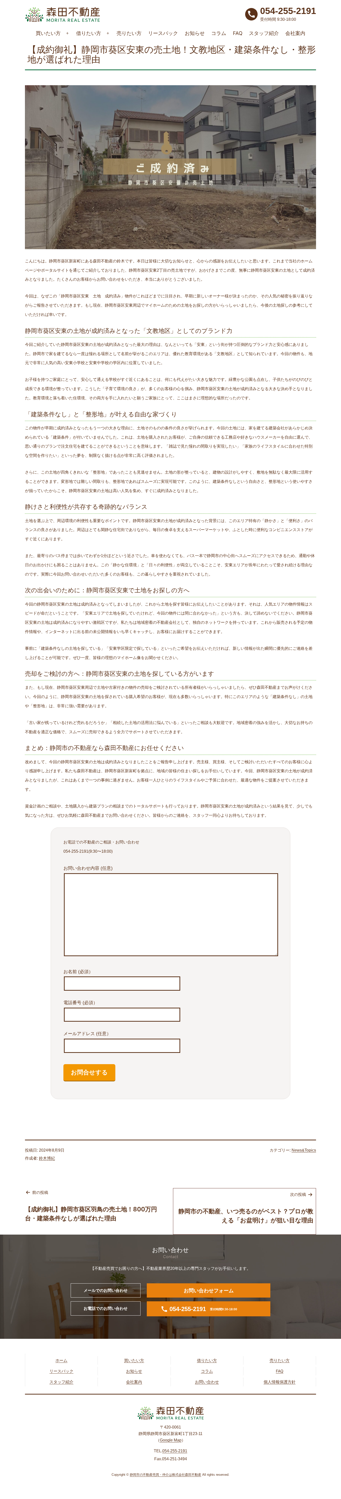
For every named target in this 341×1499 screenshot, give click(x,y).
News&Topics (304, 1150)
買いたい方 (48, 33)
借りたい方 (88, 33)
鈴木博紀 (47, 1158)
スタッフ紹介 (264, 33)
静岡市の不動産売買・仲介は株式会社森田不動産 (165, 1475)
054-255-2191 (174, 1451)
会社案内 (295, 33)
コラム (218, 33)
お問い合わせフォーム (209, 1290)
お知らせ (195, 33)
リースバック (163, 33)
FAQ (237, 33)
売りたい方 (129, 33)
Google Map (170, 1440)
